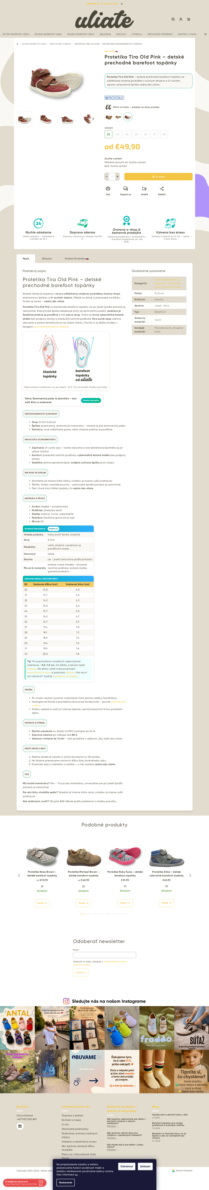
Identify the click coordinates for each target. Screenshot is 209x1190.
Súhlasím (145, 1166)
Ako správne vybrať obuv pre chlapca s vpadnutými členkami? (124, 1134)
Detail (40, 903)
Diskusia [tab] (47, 258)
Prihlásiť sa (81, 972)
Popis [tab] (26, 258)
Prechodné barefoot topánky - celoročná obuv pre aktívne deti (168, 283)
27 (154, 134)
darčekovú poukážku (65, 676)
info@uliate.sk (25, 1115)
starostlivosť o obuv (39, 672)
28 (164, 134)
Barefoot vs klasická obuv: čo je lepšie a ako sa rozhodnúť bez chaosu (169, 1136)
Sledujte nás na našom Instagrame (109, 1001)
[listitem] (109, 117)
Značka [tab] (77, 258)
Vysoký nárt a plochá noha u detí (170, 1115)
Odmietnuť (127, 1166)
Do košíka (160, 176)
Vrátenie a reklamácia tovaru (79, 1141)
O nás (65, 1124)
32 (125, 886)
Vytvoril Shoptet (184, 1170)
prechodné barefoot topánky (51, 326)
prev (19, 875)
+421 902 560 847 (27, 1119)
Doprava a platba (72, 1115)
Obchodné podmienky (75, 1128)
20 (83, 886)
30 (166, 886)
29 (42, 886)
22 (108, 134)
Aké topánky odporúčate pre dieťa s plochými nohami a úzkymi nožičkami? (126, 1121)
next (190, 875)
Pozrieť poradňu (91, 400)
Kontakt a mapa (71, 1119)
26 (145, 134)
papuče (31, 668)
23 (117, 134)
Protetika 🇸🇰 (111, 51)
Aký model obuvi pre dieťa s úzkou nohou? (125, 1146)
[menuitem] (16, 34)
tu (76, 1174)
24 (127, 134)
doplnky (70, 672)
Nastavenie (65, 1182)
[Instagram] (20, 1126)
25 (136, 134)
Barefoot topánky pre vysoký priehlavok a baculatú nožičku (168, 1124)
